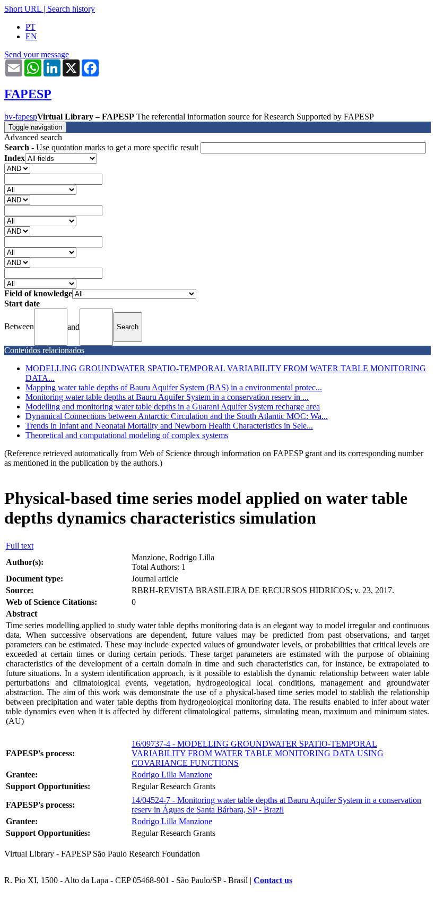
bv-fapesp (20, 116)
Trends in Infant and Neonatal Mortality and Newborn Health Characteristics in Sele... (169, 425)
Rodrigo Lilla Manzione (172, 774)
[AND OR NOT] (17, 168)
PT (30, 26)
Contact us (273, 880)
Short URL (22, 8)
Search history (71, 8)
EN (31, 36)
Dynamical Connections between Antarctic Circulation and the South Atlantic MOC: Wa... (176, 416)
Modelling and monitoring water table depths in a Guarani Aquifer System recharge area (172, 406)
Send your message (36, 54)
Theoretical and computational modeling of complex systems (126, 435)
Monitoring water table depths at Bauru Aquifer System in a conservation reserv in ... (167, 396)
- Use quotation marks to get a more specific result (102, 147)
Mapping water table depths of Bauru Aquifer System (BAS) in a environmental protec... (173, 387)
